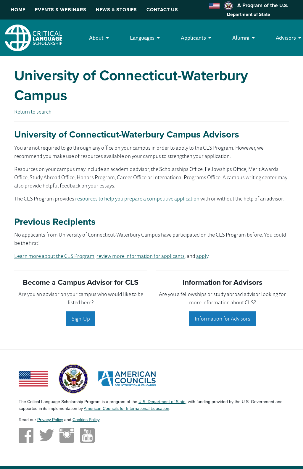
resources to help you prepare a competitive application (137, 198)
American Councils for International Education (126, 408)
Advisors (286, 37)
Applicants (193, 37)
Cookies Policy (85, 419)
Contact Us (162, 9)
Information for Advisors (222, 318)
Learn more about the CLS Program (54, 256)
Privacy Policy (50, 419)
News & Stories (116, 9)
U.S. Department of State (162, 401)
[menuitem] (96, 38)
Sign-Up (81, 318)
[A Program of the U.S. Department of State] (73, 378)
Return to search (32, 111)
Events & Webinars (60, 9)
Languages (142, 37)
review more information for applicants (140, 256)
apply (202, 256)
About (96, 37)
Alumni (240, 37)
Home (18, 9)
